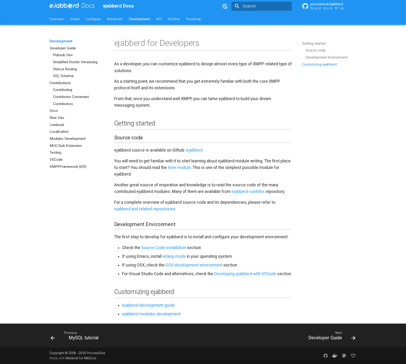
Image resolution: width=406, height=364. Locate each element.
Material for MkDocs (81, 358)
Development (139, 19)
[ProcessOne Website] (353, 355)
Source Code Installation (163, 247)
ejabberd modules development (151, 314)
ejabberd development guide (148, 305)
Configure (93, 19)
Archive (174, 19)
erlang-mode (174, 256)
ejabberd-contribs (248, 191)
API (159, 19)
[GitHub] (325, 355)
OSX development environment (193, 265)
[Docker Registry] (335, 355)
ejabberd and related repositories (145, 209)
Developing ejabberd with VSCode (245, 273)
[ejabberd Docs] (72, 6)
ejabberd (194, 150)
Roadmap (193, 19)
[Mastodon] (344, 355)
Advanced (115, 19)
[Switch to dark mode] (225, 6)
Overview (57, 19)
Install (74, 19)
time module (179, 167)
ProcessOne (96, 353)
